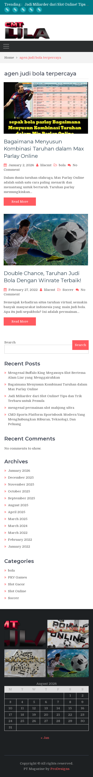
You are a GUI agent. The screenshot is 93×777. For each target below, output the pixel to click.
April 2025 (16, 512)
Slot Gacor (16, 584)
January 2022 (19, 546)
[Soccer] (31, 10)
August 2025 (18, 505)
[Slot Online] (15, 10)
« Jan (45, 738)
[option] (56, 4)
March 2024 (17, 526)
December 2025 (21, 477)
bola (62, 165)
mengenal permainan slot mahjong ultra (41, 408)
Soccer (68, 290)
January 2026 (19, 471)
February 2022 (20, 540)
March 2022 (17, 533)
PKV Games (17, 577)
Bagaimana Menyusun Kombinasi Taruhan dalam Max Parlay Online (44, 148)
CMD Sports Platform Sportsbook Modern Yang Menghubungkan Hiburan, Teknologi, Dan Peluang (46, 419)
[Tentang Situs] (39, 10)
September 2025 (21, 498)
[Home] (7, 10)
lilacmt (45, 165)
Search (10, 342)
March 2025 (17, 519)
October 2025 (19, 491)
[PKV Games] (23, 10)
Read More (19, 201)
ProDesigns (59, 769)
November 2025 (21, 484)
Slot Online (17, 591)
